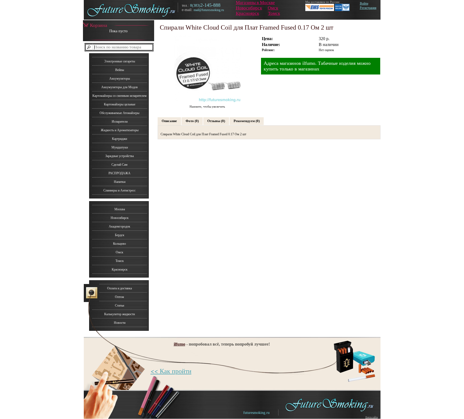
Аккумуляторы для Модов (119, 87)
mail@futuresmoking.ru (209, 10)
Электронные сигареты (119, 61)
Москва (119, 209)
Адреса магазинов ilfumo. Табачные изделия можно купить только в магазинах (317, 66)
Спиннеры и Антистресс (119, 190)
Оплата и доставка (119, 288)
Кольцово (119, 244)
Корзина (98, 25)
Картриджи (119, 139)
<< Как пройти (171, 371)
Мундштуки (119, 147)
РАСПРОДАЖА (119, 173)
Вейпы (119, 70)
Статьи (119, 305)
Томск (274, 13)
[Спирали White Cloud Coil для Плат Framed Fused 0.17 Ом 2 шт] (207, 102)
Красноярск (247, 13)
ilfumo (179, 344)
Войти (364, 3)
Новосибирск (249, 7)
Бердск (119, 235)
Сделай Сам (119, 164)
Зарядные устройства (119, 156)
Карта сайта (371, 417)
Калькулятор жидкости (119, 314)
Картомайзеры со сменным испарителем (119, 96)
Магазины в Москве (255, 2)
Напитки (119, 182)
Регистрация (368, 8)
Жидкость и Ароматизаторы (120, 130)
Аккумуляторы (119, 78)
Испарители (120, 121)
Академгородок (119, 226)
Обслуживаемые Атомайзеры (119, 113)
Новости (119, 323)
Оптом (119, 297)
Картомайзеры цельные (119, 104)
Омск (273, 7)
